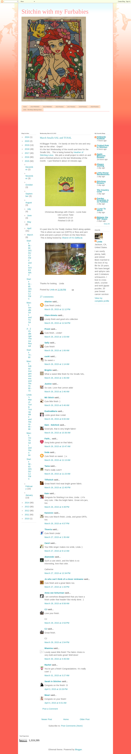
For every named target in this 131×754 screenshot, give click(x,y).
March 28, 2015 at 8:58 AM (57, 603)
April (29, 228)
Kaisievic (49, 513)
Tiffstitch (49, 480)
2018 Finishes (83, 106)
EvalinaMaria (51, 411)
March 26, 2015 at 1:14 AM (57, 364)
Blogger (78, 749)
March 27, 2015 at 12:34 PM (57, 573)
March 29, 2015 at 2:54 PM (57, 642)
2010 (27, 518)
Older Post (85, 719)
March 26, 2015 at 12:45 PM (57, 487)
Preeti (47, 329)
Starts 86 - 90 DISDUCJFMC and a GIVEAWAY (29, 258)
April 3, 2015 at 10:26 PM (56, 689)
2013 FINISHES (34, 106)
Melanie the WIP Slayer (102, 218)
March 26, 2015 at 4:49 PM (57, 507)
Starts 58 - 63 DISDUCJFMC (29, 469)
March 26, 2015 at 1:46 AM (57, 378)
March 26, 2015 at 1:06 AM (57, 350)
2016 (27, 157)
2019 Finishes (95, 106)
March (30, 235)
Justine (48, 384)
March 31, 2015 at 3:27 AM (57, 675)
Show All (107, 224)
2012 (27, 510)
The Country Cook (103, 191)
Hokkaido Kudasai (101, 138)
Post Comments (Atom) (72, 726)
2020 (27, 141)
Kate (47, 493)
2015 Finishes (60, 106)
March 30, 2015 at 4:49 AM (57, 659)
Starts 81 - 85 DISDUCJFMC (29, 289)
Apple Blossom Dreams (101, 156)
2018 (27, 149)
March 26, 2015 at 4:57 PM (57, 523)
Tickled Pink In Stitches (103, 146)
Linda (99, 242)
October (29, 185)
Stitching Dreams (101, 182)
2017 (27, 153)
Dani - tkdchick (52, 425)
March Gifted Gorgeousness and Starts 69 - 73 (29, 376)
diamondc (49, 557)
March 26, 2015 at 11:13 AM (57, 460)
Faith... (48, 438)
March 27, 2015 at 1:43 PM (57, 587)
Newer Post (46, 719)
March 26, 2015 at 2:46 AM (57, 391)
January (29, 495)
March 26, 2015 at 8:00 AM (57, 419)
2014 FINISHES (47, 106)
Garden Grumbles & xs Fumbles (102, 200)
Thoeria (48, 529)
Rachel (48, 665)
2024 (27, 137)
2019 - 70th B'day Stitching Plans (32, 109)
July (29, 209)
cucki (47, 356)
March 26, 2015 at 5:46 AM (57, 405)
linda (47, 452)
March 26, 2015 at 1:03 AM (57, 337)
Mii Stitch (49, 397)
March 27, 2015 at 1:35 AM (57, 537)
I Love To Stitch (101, 209)
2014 (27, 503)
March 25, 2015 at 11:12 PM (57, 309)
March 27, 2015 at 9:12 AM (57, 551)
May (29, 222)
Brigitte (48, 370)
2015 (27, 161)
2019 (27, 145)
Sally (47, 343)
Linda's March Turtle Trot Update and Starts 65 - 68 (29, 412)
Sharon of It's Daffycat (72, 238)
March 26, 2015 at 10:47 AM (57, 446)
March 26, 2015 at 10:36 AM (57, 433)
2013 (27, 506)
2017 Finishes (71, 106)
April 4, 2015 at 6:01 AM (55, 703)
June (29, 215)
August (28, 202)
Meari (47, 695)
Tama (47, 466)
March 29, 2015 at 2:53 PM (57, 623)
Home (25, 106)
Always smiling (100, 165)
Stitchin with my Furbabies (54, 11)
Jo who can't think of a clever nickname (64, 579)
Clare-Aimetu (51, 315)
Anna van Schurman (54, 593)
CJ (46, 609)
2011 (27, 514)
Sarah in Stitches (53, 681)
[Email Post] (72, 289)
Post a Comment (50, 709)
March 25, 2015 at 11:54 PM (57, 323)
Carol (47, 543)
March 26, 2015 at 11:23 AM (57, 474)
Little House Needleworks (103, 174)
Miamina (49, 648)
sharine (48, 301)
